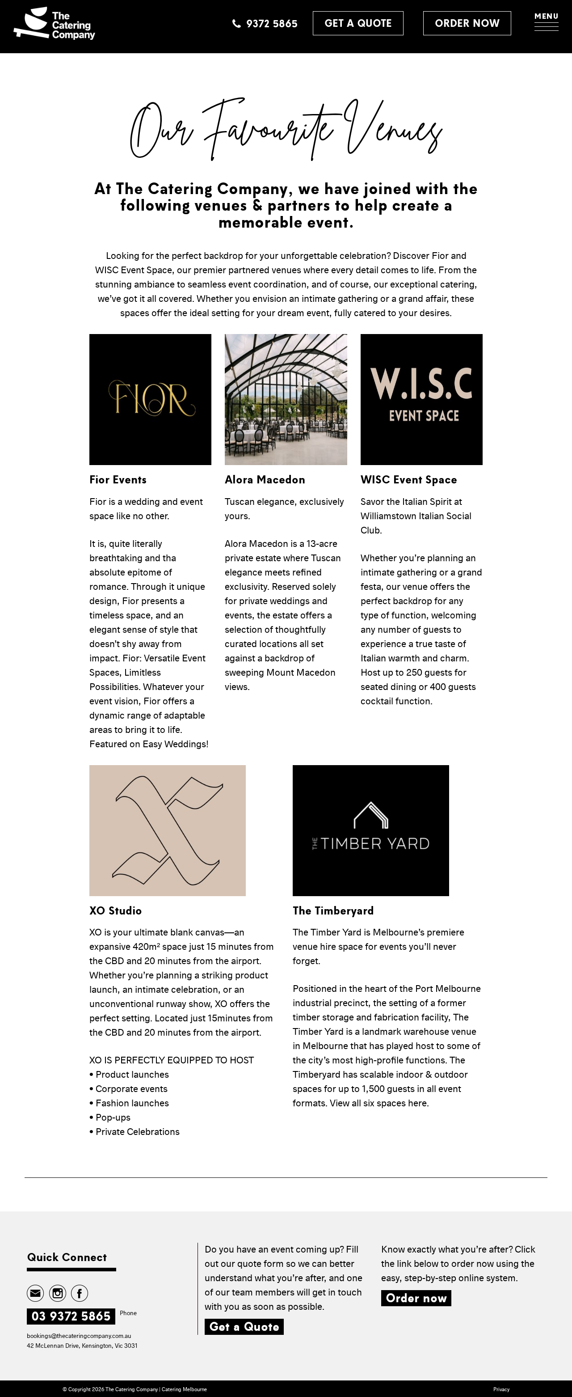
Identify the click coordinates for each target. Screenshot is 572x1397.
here (417, 1103)
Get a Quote (244, 1327)
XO (95, 932)
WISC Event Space (409, 479)
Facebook (79, 1293)
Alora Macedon (265, 479)
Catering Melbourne (184, 1390)
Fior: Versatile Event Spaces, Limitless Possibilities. (147, 673)
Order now (416, 1298)
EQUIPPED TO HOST (210, 1060)
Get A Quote (358, 23)
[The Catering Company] (54, 23)
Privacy (501, 1390)
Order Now (467, 23)
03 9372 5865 (71, 1316)
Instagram (57, 1293)
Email (35, 1293)
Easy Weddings (174, 744)
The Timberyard (333, 911)
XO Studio (115, 911)
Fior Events (118, 479)
